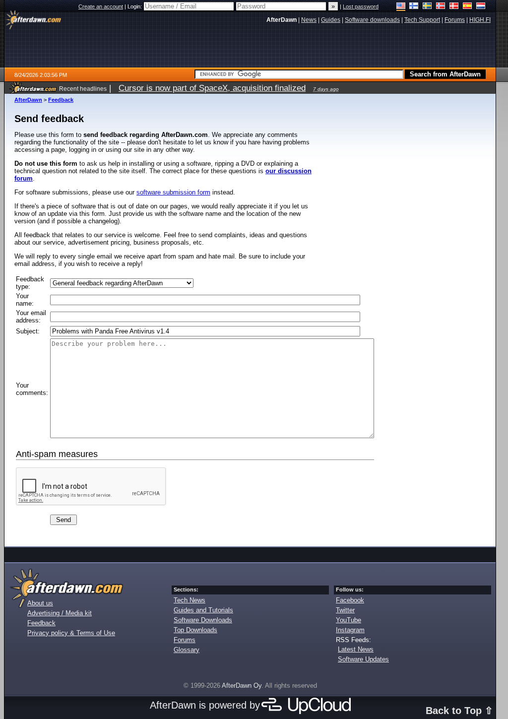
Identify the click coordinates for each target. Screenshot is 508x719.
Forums (184, 640)
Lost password (361, 6)
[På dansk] (454, 6)
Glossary (186, 650)
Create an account (100, 6)
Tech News (189, 600)
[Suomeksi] (414, 6)
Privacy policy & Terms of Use (71, 633)
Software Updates (363, 659)
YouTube (348, 620)
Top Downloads (195, 630)
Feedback (60, 100)
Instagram (350, 630)
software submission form (173, 192)
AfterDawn (28, 100)
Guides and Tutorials (203, 610)
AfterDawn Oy (241, 685)
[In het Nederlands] (481, 6)
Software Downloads (203, 620)
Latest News (356, 649)
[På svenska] (427, 6)
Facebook (350, 600)
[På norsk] (440, 6)
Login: (135, 6)
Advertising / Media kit (59, 613)
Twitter (345, 610)
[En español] (467, 6)
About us (40, 603)
